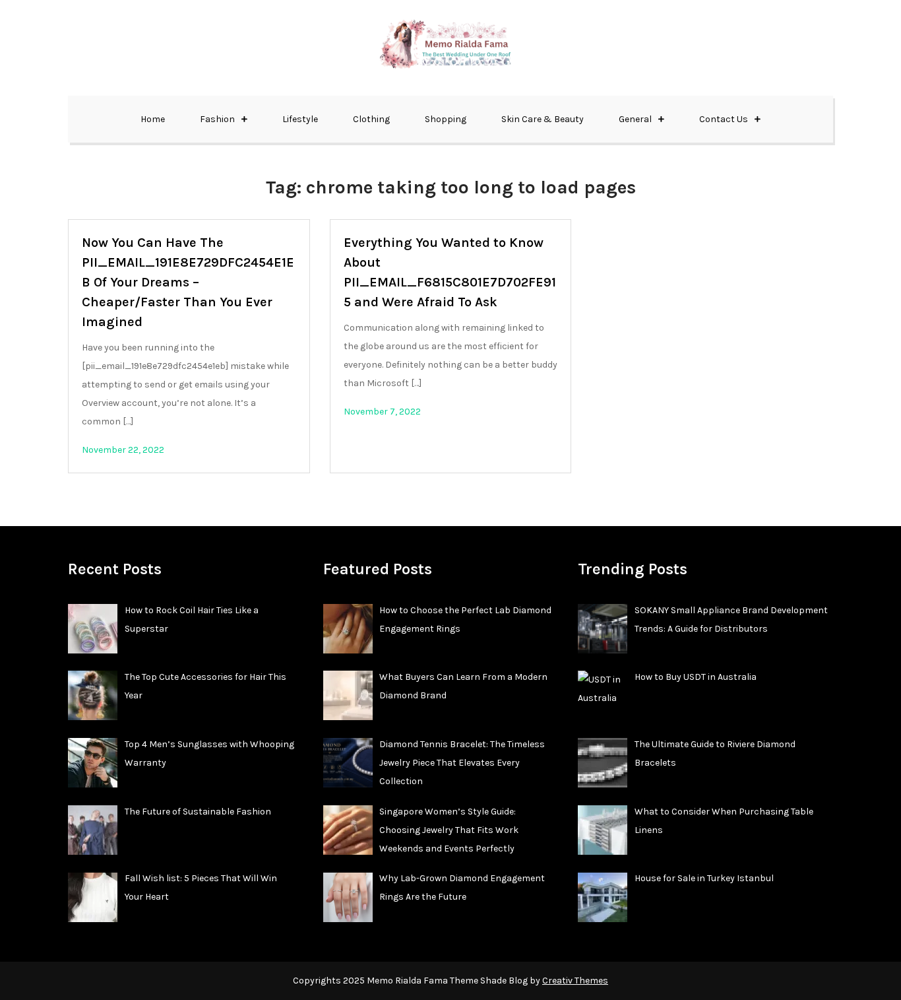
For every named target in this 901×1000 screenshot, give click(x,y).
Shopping (445, 119)
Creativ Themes (575, 980)
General (635, 119)
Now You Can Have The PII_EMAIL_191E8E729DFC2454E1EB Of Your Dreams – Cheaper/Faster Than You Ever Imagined (188, 282)
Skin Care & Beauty (542, 119)
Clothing (371, 119)
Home (152, 119)
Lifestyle (300, 119)
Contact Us (723, 119)
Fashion (217, 119)
